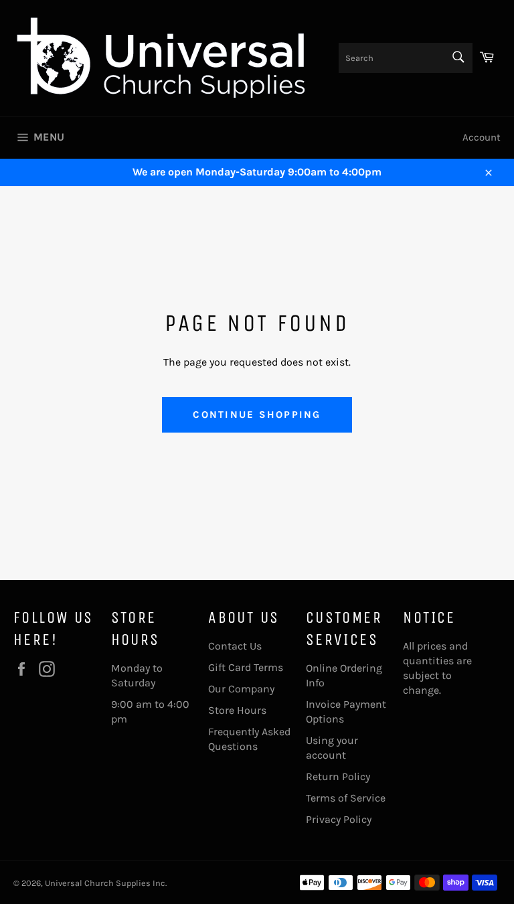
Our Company (241, 688)
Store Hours (237, 710)
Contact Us (235, 645)
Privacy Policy (338, 819)
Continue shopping (257, 414)
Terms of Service (346, 798)
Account (481, 137)
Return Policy (338, 776)
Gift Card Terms (245, 667)
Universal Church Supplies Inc (105, 883)
